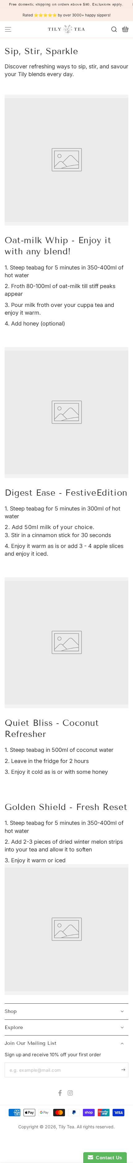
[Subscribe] (124, 1069)
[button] (114, 29)
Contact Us (107, 1157)
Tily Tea (66, 1126)
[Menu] (8, 29)
